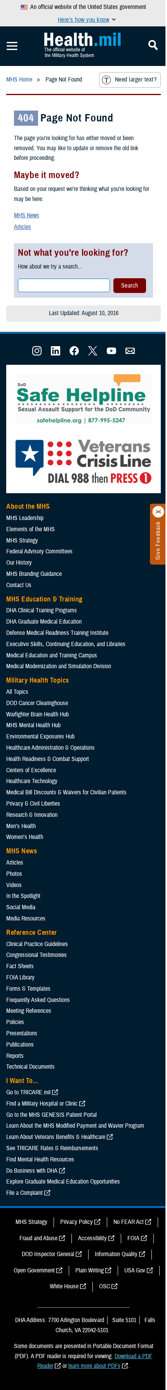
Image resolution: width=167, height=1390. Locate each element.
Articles (22, 227)
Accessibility (92, 1238)
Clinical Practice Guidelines (37, 944)
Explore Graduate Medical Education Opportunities (63, 1181)
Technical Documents (30, 1067)
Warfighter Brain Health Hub (37, 714)
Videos (14, 885)
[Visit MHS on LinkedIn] (55, 353)
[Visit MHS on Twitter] (92, 353)
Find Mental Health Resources (40, 1159)
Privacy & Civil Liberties (33, 804)
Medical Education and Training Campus (51, 655)
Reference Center (31, 932)
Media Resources (25, 918)
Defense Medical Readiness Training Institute (57, 633)
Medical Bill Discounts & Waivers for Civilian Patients (66, 792)
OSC (104, 1286)
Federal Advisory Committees (39, 551)
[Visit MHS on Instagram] (37, 353)
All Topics (17, 692)
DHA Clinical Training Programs (41, 610)
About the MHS (28, 506)
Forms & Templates (28, 989)
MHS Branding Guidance (34, 574)
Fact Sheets (20, 966)
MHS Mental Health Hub (33, 725)
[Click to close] (158, 512)
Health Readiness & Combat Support (47, 759)
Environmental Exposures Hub (40, 736)
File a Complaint (24, 1193)
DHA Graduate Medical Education (44, 622)
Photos (14, 874)
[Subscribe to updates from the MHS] (130, 353)
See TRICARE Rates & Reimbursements (52, 1148)
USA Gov (134, 1270)
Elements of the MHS (30, 529)
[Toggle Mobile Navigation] (12, 46)
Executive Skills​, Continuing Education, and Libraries (65, 644)
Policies (15, 1022)
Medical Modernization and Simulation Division (58, 666)
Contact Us (18, 585)
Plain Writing (89, 1270)
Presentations (21, 1033)
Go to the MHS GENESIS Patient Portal (51, 1115)
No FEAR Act (128, 1222)
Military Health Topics (37, 680)
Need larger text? (136, 79)
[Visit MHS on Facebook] (74, 353)
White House (64, 1286)
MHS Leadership (24, 518)
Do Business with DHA (31, 1171)
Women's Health (24, 837)
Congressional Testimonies (36, 955)
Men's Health (21, 826)
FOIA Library (20, 977)
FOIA (133, 1238)
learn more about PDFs (94, 1366)
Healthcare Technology (31, 781)
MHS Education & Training (44, 599)
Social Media (20, 907)
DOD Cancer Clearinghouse (37, 703)
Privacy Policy (76, 1222)
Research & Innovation (31, 815)
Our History (19, 563)
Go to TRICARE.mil (28, 1092)
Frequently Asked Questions (38, 1000)
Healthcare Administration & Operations (50, 748)
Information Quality (116, 1254)
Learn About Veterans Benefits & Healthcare (55, 1137)
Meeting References (28, 1011)
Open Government (34, 1270)
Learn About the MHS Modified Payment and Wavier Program (75, 1126)
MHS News (26, 215)
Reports (15, 1056)
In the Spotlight (23, 896)
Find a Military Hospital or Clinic (42, 1103)
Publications (20, 1045)
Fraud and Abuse (38, 1238)
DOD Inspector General (48, 1254)
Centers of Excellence (31, 770)
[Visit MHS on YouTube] (111, 353)
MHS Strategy (22, 540)
